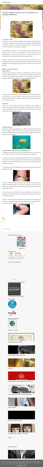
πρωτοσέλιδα (21, 248)
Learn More (20, 465)
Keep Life (6, 2)
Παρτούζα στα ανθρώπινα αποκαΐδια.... (15, 420)
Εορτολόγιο (15, 279)
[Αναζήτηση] (11, 2)
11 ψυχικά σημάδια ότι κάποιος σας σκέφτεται (17, 355)
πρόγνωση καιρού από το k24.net (16, 259)
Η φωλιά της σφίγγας (12, 407)
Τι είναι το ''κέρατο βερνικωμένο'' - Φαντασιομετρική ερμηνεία (19, 394)
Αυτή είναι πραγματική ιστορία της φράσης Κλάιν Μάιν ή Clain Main (20, 381)
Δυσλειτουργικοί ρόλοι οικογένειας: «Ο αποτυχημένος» (18, 433)
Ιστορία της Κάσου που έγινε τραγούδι (15, 342)
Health (4, 219)
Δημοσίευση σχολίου (6, 228)
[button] (3, 18)
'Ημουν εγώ (10, 368)
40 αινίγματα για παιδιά (12, 446)
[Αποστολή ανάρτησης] (3, 218)
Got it (25, 465)
